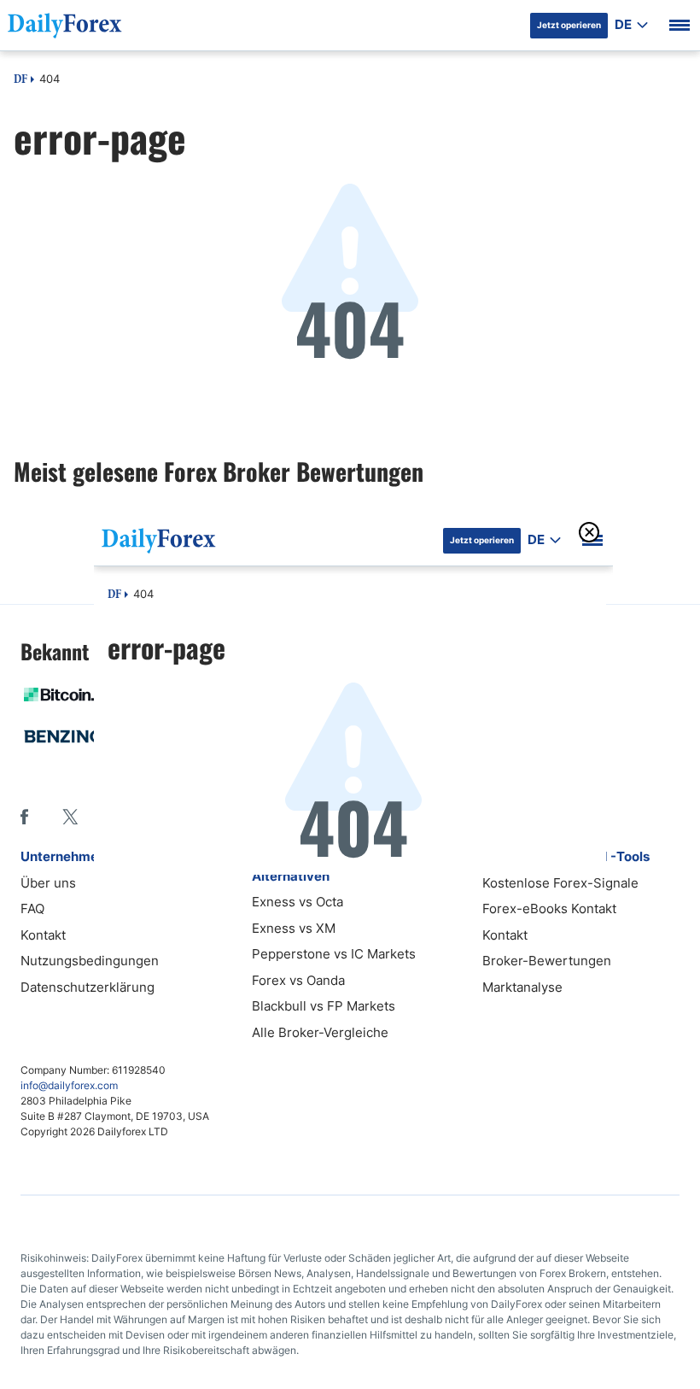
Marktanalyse (522, 987)
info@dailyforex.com (69, 1085)
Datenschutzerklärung (87, 987)
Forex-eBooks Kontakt (549, 908)
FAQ (32, 908)
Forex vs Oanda (298, 980)
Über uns (48, 883)
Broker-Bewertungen (546, 960)
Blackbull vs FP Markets (323, 1006)
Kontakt (43, 935)
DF (20, 80)
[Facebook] (24, 816)
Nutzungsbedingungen (89, 960)
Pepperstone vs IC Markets (334, 954)
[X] (70, 816)
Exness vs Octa (297, 902)
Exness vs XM (293, 928)
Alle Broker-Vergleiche (320, 1032)
